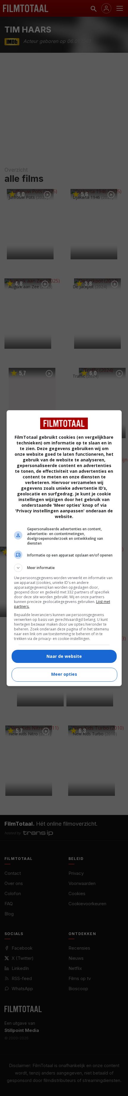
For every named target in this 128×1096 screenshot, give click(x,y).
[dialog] (64, 548)
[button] (64, 568)
